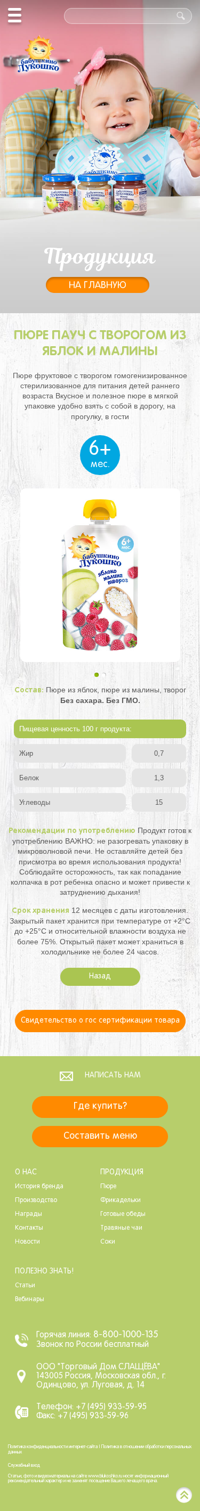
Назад (100, 976)
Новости (27, 1242)
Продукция (121, 1172)
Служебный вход (24, 1466)
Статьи (25, 1286)
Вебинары (29, 1299)
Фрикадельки (120, 1200)
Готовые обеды (123, 1214)
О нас (26, 1172)
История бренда (39, 1186)
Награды (28, 1214)
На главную (97, 285)
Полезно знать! (44, 1271)
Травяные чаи (121, 1228)
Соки (107, 1242)
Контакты (29, 1228)
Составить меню (100, 1136)
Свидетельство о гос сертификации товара (100, 1020)
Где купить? (100, 1106)
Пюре (108, 1186)
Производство (36, 1200)
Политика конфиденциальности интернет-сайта (53, 1447)
